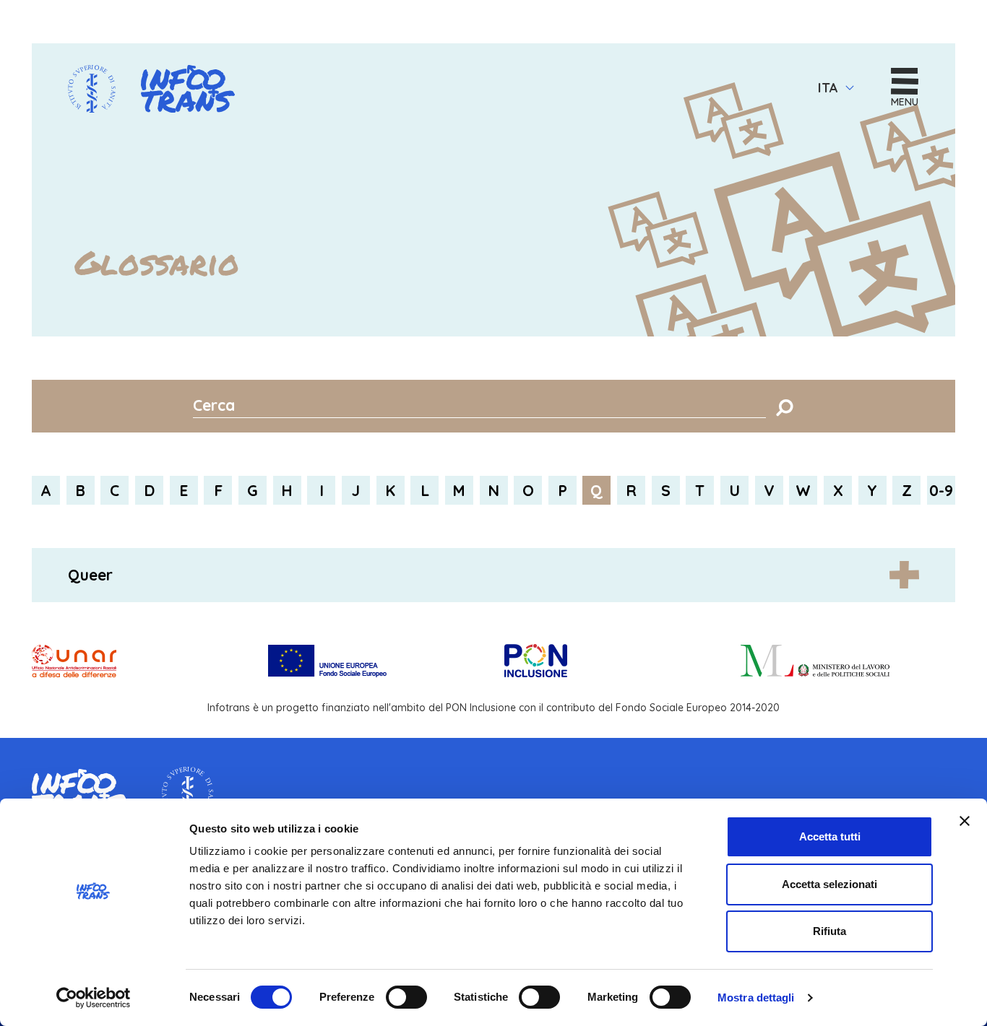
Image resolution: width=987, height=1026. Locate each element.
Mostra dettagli (756, 997)
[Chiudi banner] (965, 821)
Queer (90, 574)
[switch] (406, 997)
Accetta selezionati (829, 884)
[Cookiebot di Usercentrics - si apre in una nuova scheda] (93, 998)
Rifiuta (829, 931)
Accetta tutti (830, 836)
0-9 (941, 490)
